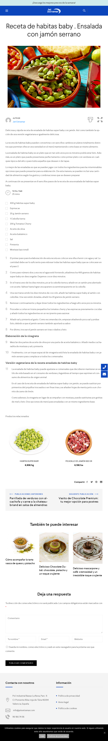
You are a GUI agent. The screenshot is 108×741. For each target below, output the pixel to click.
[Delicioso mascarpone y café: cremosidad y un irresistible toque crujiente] (88, 548)
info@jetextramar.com (24, 710)
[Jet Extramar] (54, 11)
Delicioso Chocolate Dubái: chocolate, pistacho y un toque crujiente (53, 570)
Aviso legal (63, 702)
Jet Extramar (19, 121)
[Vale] (104, 732)
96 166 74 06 (18, 716)
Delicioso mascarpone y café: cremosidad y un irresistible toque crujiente (87, 572)
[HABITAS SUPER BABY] (29, 440)
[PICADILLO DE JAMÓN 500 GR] (79, 440)
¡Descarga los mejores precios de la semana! (54, 2)
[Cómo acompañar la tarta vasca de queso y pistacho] (20, 544)
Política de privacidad (69, 695)
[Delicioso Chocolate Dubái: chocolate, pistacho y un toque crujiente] (54, 547)
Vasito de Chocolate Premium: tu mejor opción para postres (80, 492)
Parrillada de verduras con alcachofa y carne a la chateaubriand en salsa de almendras (28, 492)
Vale (42, 736)
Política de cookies (67, 708)
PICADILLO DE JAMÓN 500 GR (79, 461)
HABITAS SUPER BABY (29, 461)
